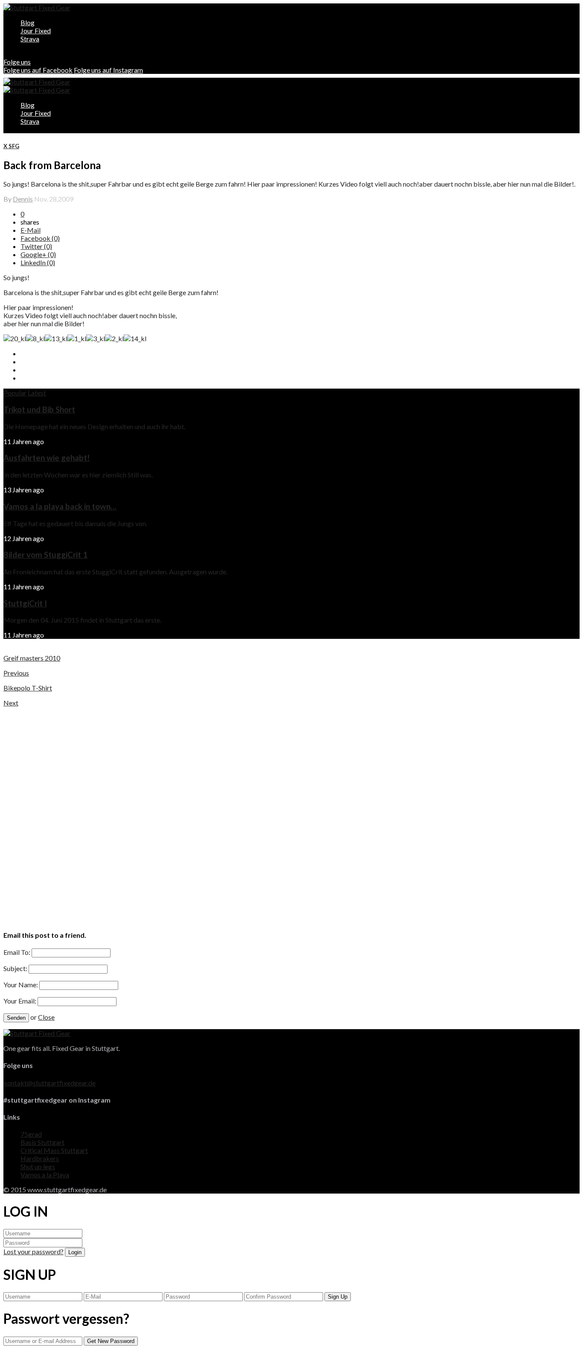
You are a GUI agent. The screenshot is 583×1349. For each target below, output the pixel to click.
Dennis (23, 199)
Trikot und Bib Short (39, 409)
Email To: (16, 952)
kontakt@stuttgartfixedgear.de (49, 1083)
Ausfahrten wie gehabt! (46, 457)
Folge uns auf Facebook (38, 70)
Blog (27, 22)
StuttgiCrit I (25, 603)
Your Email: (19, 1001)
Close (46, 1017)
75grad (31, 1134)
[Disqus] (291, 813)
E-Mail (30, 230)
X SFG (11, 146)
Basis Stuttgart (42, 1142)
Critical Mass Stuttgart (54, 1150)
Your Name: (20, 984)
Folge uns (17, 62)
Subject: (15, 968)
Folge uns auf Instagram (108, 70)
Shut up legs (37, 1166)
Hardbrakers (39, 1158)
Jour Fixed (35, 30)
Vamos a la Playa (44, 1174)
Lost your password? (33, 1251)
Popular (14, 393)
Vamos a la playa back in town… (60, 506)
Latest (37, 393)
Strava (29, 39)
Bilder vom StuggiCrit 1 (45, 554)
